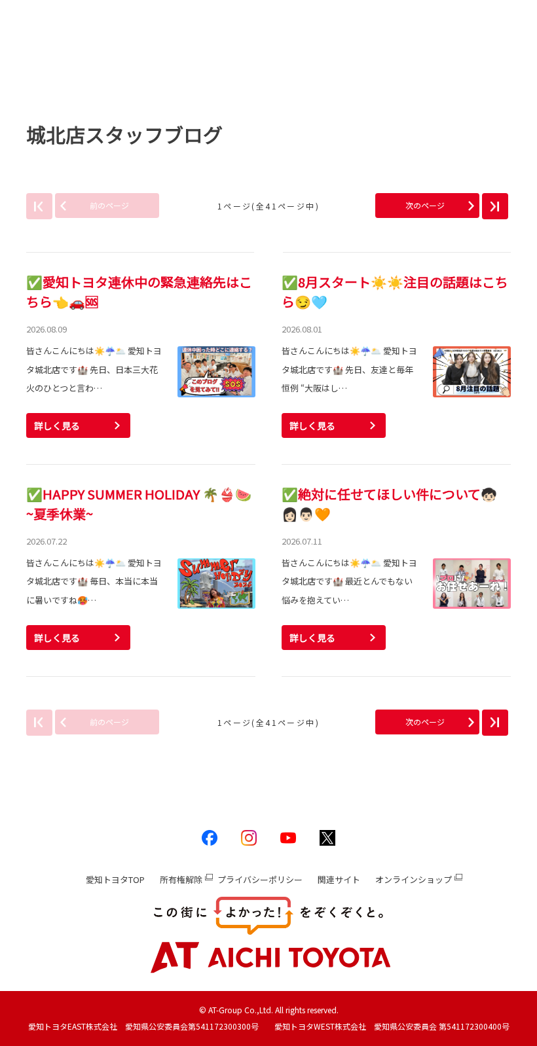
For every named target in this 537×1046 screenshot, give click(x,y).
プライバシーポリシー (260, 879)
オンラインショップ (413, 879)
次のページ (425, 205)
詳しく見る (57, 425)
